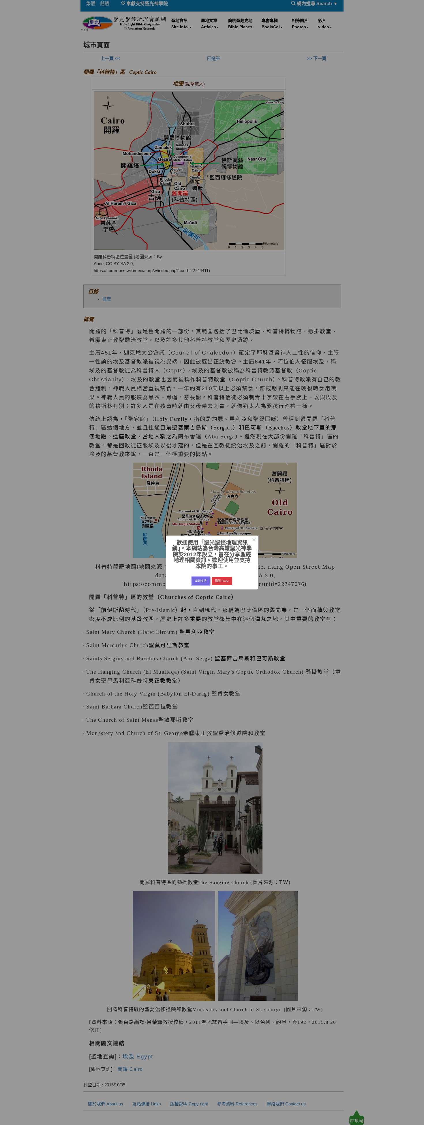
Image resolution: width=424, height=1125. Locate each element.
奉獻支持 (201, 581)
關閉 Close (222, 581)
